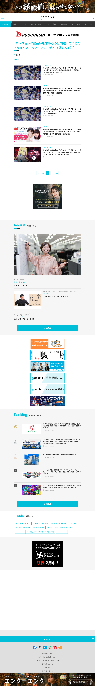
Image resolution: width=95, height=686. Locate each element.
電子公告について (47, 664)
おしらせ (47, 667)
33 (43, 173)
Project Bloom (20, 532)
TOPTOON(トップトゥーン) (58, 523)
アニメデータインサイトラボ (40, 523)
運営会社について (47, 654)
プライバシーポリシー (47, 671)
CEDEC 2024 (72, 523)
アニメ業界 (76, 24)
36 (57, 173)
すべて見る (47, 328)
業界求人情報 (36, 24)
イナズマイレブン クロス (23, 523)
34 (47, 173)
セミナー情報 (51, 24)
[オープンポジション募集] (47, 34)
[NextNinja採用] (47, 554)
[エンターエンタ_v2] (47, 196)
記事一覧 (5, 24)
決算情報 (63, 24)
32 (38, 173)
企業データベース (19, 24)
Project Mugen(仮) (38, 528)
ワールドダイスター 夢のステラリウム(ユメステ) (40, 532)
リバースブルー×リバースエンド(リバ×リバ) (58, 528)
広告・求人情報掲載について (48, 657)
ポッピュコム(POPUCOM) (23, 528)
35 (52, 173)
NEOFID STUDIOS (62, 532)
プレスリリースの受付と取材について (47, 660)
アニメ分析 (89, 24)
